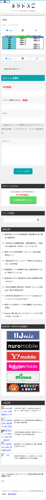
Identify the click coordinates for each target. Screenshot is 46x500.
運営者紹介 (12, 494)
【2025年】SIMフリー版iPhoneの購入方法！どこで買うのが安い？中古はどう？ (27, 409)
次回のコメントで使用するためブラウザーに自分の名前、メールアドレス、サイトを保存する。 (22, 129)
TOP (22, 475)
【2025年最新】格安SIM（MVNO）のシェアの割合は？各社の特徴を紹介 (28, 433)
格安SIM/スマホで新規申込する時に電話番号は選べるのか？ (28, 445)
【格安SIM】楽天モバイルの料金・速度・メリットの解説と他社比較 (13, 69)
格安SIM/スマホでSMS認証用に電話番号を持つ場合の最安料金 (28, 421)
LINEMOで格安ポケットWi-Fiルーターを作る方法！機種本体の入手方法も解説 (28, 457)
